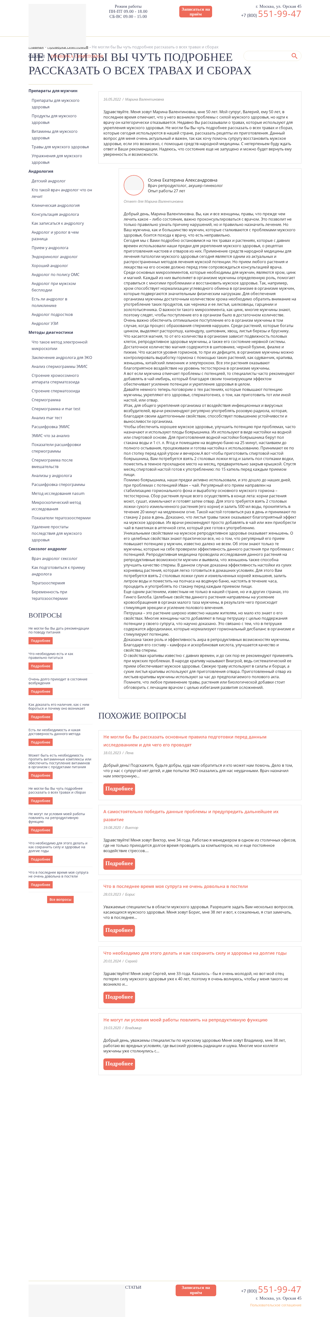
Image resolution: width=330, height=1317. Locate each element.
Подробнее (40, 640)
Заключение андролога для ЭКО (62, 357)
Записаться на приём (196, 11)
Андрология (41, 171)
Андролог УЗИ (45, 323)
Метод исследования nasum (58, 493)
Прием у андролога (50, 247)
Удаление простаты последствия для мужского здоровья (57, 533)
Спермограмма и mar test (56, 408)
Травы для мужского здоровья (60, 146)
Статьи (37, 56)
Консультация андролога (55, 214)
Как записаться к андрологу (58, 223)
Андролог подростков (52, 314)
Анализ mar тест (47, 417)
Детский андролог (49, 181)
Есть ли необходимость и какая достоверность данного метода (54, 732)
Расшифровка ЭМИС (51, 426)
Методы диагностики (51, 332)
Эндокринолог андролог (55, 256)
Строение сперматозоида (56, 391)
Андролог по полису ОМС (55, 274)
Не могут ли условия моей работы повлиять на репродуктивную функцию (57, 818)
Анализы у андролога (52, 475)
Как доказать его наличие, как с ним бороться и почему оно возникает (59, 706)
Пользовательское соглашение (275, 1305)
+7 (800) (271, 15)
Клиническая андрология (56, 205)
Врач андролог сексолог (55, 558)
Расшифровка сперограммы (58, 484)
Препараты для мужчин (53, 90)
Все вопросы (60, 899)
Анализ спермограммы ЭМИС (59, 366)
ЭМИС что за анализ (51, 435)
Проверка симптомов (77, 56)
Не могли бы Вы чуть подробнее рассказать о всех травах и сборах (57, 790)
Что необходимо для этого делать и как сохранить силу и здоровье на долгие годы (58, 847)
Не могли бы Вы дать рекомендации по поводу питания (59, 630)
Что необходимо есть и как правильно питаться (51, 656)
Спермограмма (46, 399)
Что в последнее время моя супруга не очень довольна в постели (58, 874)
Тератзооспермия (48, 583)
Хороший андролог (50, 265)
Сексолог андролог (48, 548)
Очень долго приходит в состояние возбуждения (58, 681)
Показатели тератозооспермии (61, 518)
